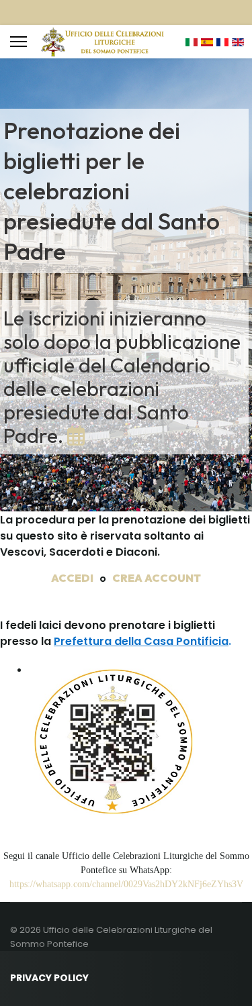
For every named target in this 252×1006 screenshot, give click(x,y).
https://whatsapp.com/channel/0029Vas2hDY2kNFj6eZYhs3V (126, 884)
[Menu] (18, 41)
